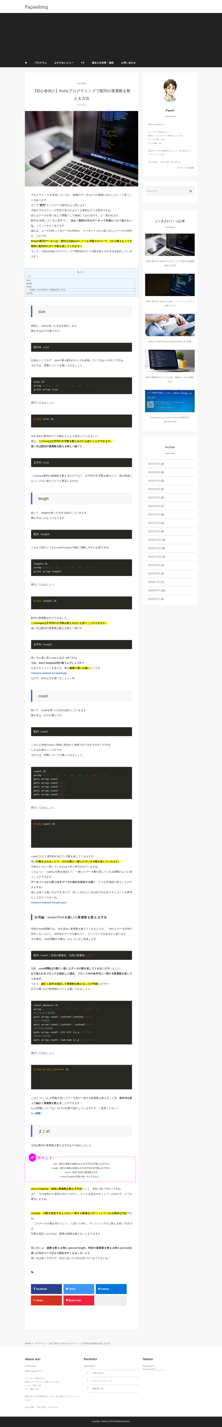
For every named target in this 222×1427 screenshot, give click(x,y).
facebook (41, 1289)
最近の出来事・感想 (103, 62)
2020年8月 (154, 573)
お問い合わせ (128, 62)
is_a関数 (36, 1113)
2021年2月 (154, 523)
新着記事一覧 (97, 1388)
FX (82, 62)
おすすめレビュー (64, 62)
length (29, 283)
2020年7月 (154, 582)
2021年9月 (154, 463)
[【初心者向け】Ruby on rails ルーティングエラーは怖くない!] (170, 285)
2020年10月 (154, 556)
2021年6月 (154, 489)
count (29, 287)
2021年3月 (154, 514)
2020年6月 (154, 590)
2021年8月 (154, 472)
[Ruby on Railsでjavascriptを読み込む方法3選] (170, 325)
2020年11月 (154, 548)
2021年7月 (154, 480)
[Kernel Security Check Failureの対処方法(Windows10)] (170, 401)
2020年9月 (154, 565)
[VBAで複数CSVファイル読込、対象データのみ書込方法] (170, 361)
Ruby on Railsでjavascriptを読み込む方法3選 (170, 341)
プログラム (41, 62)
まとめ (30, 293)
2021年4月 (154, 506)
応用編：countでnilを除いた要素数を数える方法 (47, 290)
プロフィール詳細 (185, 167)
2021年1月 (154, 531)
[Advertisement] (113, 36)
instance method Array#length (49, 673)
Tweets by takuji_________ (154, 1369)
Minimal (104, 1421)
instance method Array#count (48, 902)
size (28, 280)
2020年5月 (154, 599)
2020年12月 (154, 539)
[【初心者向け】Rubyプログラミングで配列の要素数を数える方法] (81, 148)
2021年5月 (154, 497)
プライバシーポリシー (101, 1381)
